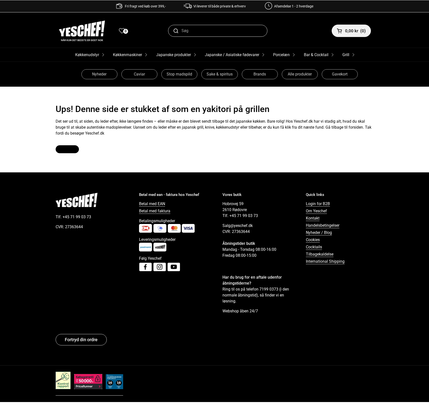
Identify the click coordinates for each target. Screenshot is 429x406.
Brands (259, 74)
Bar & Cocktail (316, 54)
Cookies (313, 239)
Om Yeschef (316, 211)
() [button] (355, 30)
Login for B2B (318, 203)
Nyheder (99, 74)
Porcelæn (281, 54)
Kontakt (313, 218)
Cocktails (314, 247)
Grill (345, 54)
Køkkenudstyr (87, 54)
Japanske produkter (173, 54)
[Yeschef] (82, 31)
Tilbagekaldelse (319, 254)
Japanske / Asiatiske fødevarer (232, 54)
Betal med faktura (154, 211)
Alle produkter (300, 74)
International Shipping (325, 261)
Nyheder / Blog (319, 232)
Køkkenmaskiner (127, 54)
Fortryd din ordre (81, 339)
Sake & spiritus (220, 74)
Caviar (139, 74)
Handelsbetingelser (322, 225)
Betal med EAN (152, 203)
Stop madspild (179, 74)
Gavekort (340, 74)
